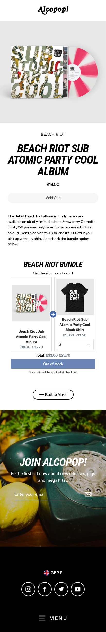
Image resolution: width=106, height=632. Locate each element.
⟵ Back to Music (53, 394)
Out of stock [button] (53, 364)
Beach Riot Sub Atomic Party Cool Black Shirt (74, 324)
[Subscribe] (87, 494)
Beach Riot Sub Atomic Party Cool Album (31, 336)
